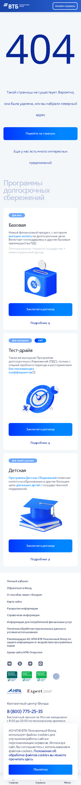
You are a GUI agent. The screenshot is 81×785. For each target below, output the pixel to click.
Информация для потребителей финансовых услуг (39, 622)
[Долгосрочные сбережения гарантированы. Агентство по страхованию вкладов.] (41, 676)
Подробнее (38, 323)
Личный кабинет (17, 581)
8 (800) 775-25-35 (25, 711)
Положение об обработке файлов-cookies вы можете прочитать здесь (37, 755)
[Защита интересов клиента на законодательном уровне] (56, 676)
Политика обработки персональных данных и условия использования (36, 630)
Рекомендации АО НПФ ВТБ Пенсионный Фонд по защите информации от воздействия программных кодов (39, 642)
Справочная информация (23, 615)
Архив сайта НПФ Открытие (24, 652)
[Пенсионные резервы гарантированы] (27, 676)
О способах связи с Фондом (24, 595)
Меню (67, 782)
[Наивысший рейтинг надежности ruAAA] (40, 691)
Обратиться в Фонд (19, 588)
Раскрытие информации (22, 608)
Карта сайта (14, 601)
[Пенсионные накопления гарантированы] (12, 676)
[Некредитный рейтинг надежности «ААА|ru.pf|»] (14, 691)
